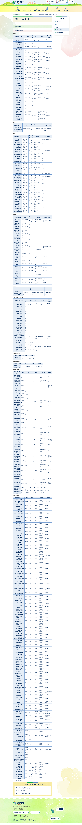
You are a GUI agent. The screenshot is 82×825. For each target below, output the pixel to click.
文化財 (46, 14)
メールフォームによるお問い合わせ (23, 793)
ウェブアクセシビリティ (25, 820)
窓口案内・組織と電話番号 (20, 812)
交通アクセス (35, 812)
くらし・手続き (17, 10)
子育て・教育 (37, 10)
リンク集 (34, 820)
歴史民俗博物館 (41, 14)
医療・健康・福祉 (27, 10)
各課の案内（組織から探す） (30, 14)
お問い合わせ (15, 820)
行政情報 (66, 10)
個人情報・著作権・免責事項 (26, 819)
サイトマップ (15, 819)
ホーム (22, 14)
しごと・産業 (57, 10)
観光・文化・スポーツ (47, 10)
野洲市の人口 (54, 818)
